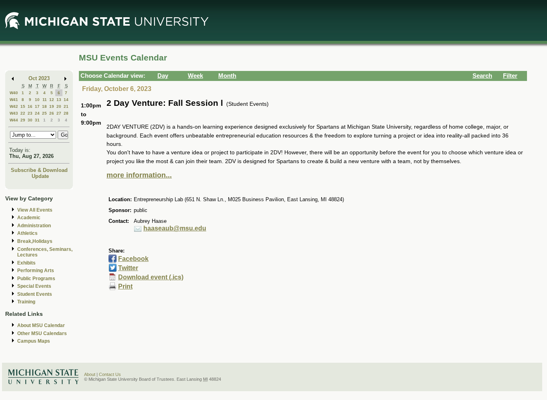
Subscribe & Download (39, 170)
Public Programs (36, 278)
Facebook (133, 258)
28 (66, 113)
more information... (139, 175)
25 (44, 113)
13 (58, 99)
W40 (14, 93)
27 (58, 113)
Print (125, 286)
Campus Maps (33, 341)
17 (37, 106)
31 (37, 120)
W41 (14, 99)
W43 (14, 113)
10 (37, 99)
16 (30, 106)
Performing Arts (35, 270)
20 (58, 106)
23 (30, 113)
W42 (14, 106)
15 (22, 106)
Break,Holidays (34, 241)
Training (26, 302)
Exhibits (26, 263)
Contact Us (110, 374)
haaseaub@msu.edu (174, 228)
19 (51, 106)
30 (30, 120)
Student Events (34, 294)
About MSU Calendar (41, 325)
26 (51, 113)
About (89, 374)
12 (51, 99)
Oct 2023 (39, 78)
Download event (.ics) (150, 277)
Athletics (27, 233)
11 (44, 99)
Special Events (34, 286)
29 (22, 120)
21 (66, 106)
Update (40, 176)
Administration (34, 225)
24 (37, 113)
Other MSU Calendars (42, 333)
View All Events (34, 210)
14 (66, 99)
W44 (14, 120)
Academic (28, 217)
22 (22, 113)
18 (44, 106)
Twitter (128, 268)
